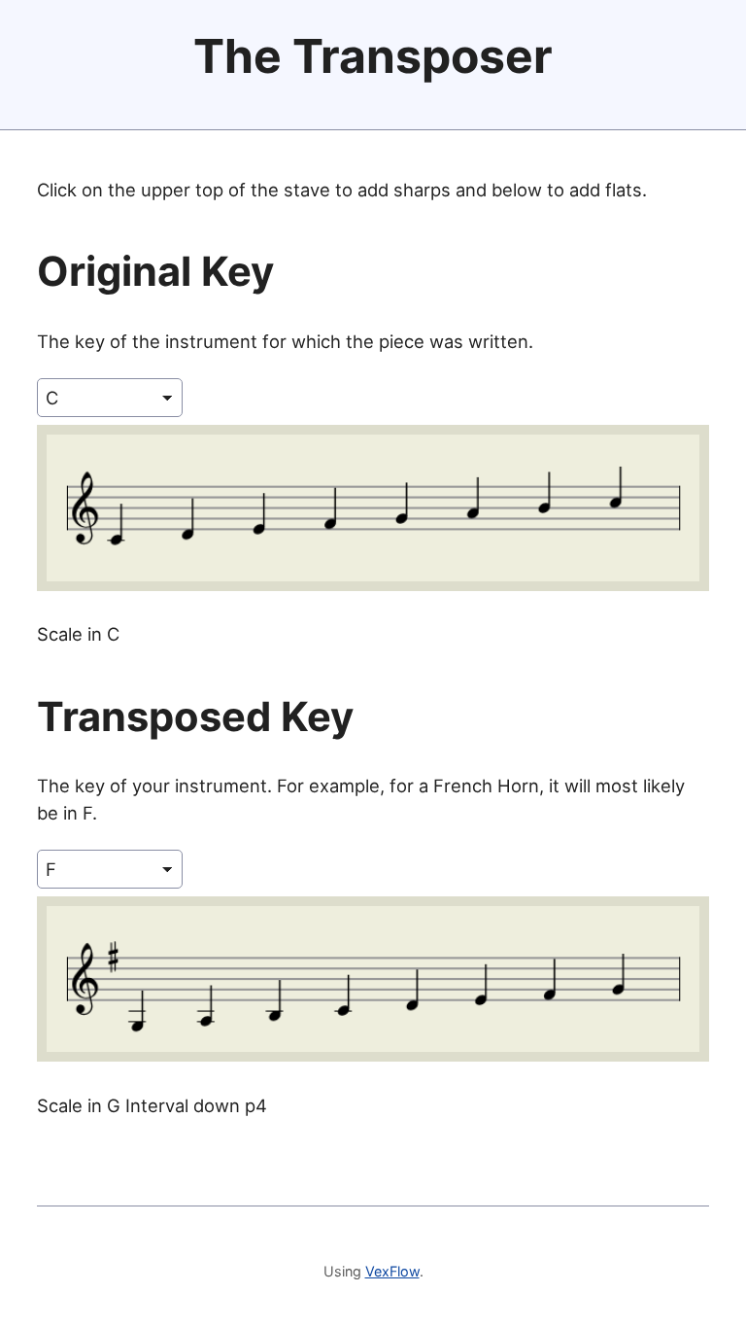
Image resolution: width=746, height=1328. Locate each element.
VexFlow (392, 1271)
